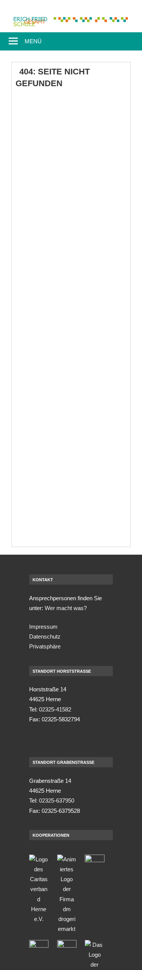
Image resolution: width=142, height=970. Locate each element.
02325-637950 (56, 800)
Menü (33, 41)
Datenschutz (45, 636)
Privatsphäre (45, 646)
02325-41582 (55, 709)
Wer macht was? (66, 608)
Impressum (43, 626)
